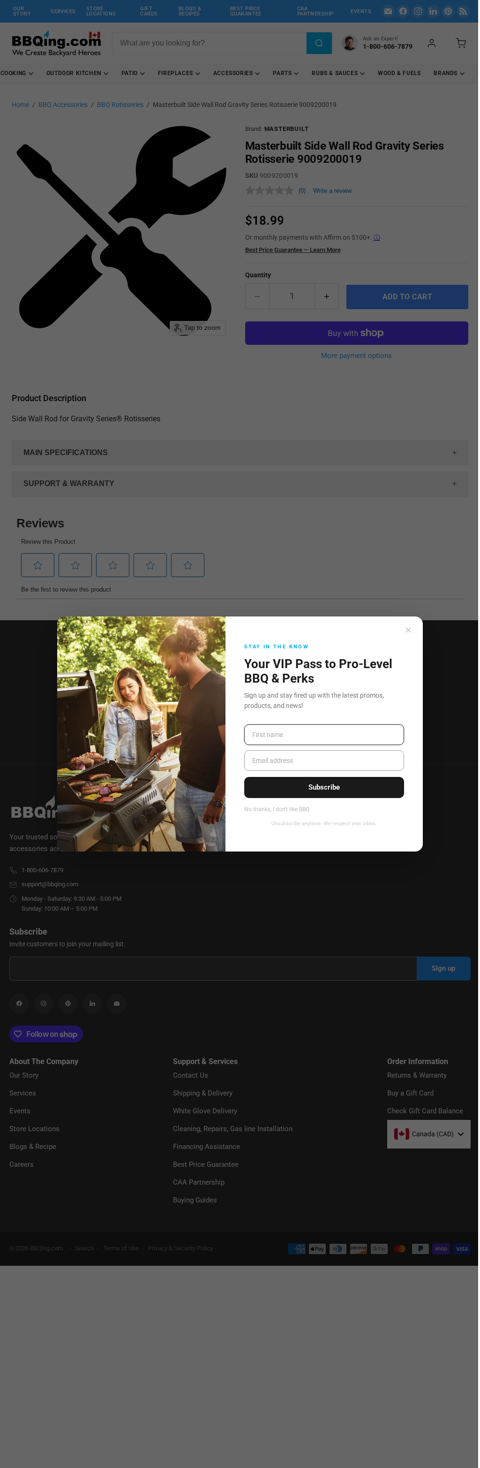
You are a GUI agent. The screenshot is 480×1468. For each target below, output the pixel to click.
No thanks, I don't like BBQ (276, 809)
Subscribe (324, 787)
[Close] (408, 630)
